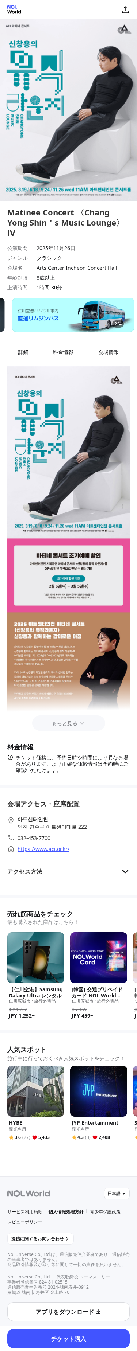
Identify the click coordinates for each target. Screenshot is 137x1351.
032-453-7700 (34, 838)
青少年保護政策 (105, 1212)
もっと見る (64, 723)
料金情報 (63, 351)
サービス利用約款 (24, 1212)
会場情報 (108, 351)
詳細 (23, 351)
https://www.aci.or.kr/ (43, 849)
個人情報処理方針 (66, 1212)
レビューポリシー (24, 1222)
